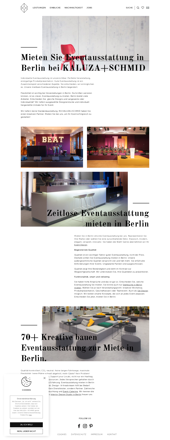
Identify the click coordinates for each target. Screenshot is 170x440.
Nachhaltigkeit (74, 8)
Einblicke (55, 8)
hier (30, 415)
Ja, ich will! (26, 425)
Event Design (80, 245)
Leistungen (39, 8)
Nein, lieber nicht (26, 431)
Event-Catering (70, 392)
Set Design (143, 291)
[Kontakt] (147, 7)
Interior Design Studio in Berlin (66, 395)
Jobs (89, 8)
